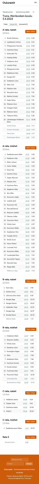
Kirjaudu (29, 464)
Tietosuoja (28, 478)
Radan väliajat (31, 31)
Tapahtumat (8, 12)
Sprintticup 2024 (22, 12)
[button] (35, 3)
